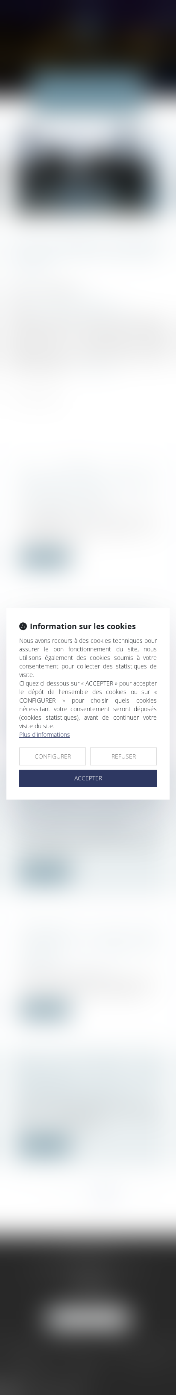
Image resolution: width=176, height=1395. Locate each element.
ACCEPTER (88, 778)
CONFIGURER (53, 756)
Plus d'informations (44, 734)
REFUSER (123, 756)
